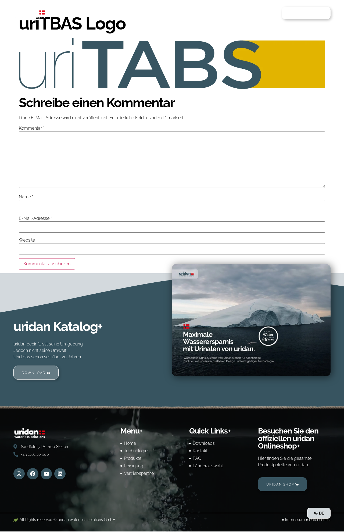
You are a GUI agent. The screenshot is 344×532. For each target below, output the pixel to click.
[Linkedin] (60, 473)
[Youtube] (46, 473)
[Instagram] (19, 473)
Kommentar (31, 128)
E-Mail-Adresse (35, 218)
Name (26, 197)
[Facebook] (32, 473)
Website (27, 240)
